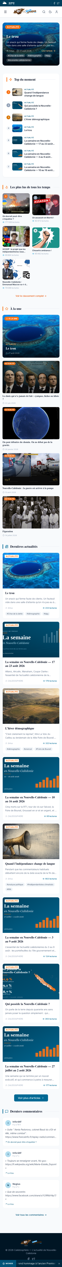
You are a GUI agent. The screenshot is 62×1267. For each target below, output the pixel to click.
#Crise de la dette (16, 55)
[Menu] (5, 12)
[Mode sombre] (50, 12)
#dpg (47, 55)
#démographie (34, 55)
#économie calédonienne (19, 60)
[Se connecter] (56, 12)
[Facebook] (54, 3)
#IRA (9, 889)
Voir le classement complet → (31, 295)
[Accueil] (24, 11)
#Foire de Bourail (43, 749)
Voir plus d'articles (29, 1098)
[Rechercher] (44, 12)
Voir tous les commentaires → (31, 1214)
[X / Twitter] (58, 3)
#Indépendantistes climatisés (40, 884)
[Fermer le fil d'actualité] (59, 1263)
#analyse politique (15, 884)
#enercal (28, 749)
